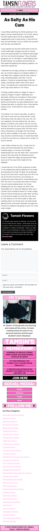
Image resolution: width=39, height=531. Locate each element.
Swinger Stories (9, 515)
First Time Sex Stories (11, 463)
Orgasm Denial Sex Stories (13, 489)
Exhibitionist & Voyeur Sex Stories (16, 457)
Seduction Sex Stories (11, 502)
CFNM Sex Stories (10, 431)
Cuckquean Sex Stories (12, 450)
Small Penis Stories (10, 512)
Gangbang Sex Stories (11, 470)
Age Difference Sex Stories (13, 415)
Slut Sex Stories (9, 508)
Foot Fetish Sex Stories (12, 467)
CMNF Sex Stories (10, 441)
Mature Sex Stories (10, 483)
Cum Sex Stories (9, 454)
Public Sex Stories (10, 496)
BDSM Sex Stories (10, 421)
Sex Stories (13, 13)
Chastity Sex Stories (11, 434)
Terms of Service (22, 529)
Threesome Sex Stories (12, 518)
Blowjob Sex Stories (11, 428)
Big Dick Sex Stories (11, 425)
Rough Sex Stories (10, 499)
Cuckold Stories (9, 447)
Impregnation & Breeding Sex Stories (17, 473)
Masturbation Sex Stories (13, 479)
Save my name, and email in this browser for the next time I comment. (20, 286)
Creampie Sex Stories (11, 444)
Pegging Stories (9, 492)
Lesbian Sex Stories (10, 476)
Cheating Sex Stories (11, 438)
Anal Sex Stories (9, 418)
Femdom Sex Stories (11, 460)
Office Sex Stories (10, 486)
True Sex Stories (9, 521)
